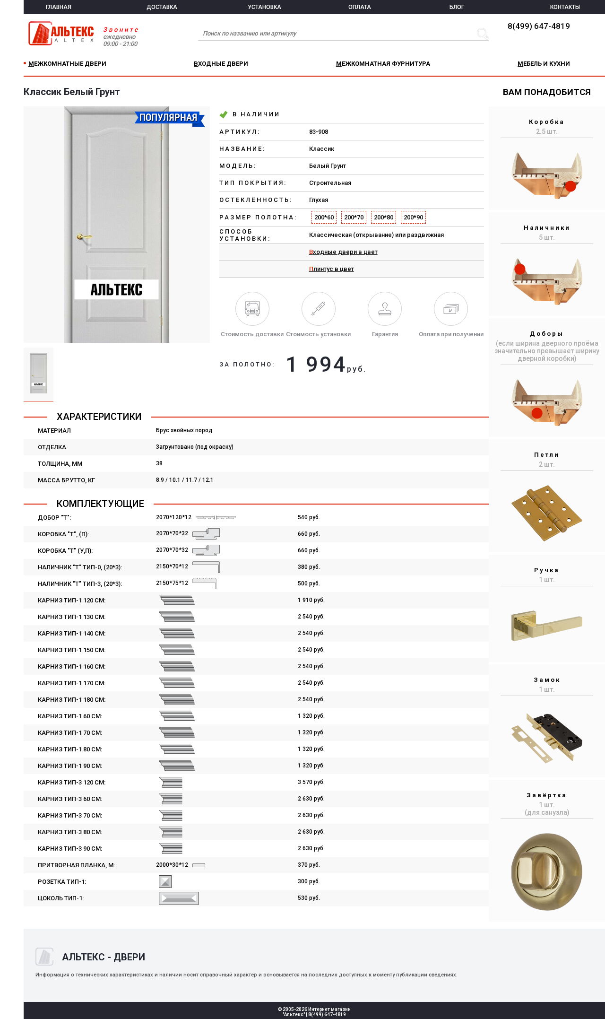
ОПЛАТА (359, 7)
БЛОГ (456, 7)
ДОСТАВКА (162, 7)
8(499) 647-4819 (539, 26)
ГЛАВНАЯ (58, 7)
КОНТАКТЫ (565, 7)
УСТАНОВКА (264, 7)
